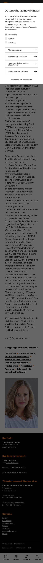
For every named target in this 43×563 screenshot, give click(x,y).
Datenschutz (16, 80)
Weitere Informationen (18, 71)
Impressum (27, 80)
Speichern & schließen (17, 56)
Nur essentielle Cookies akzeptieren (18, 64)
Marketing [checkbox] (12, 42)
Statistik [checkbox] (11, 38)
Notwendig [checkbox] (12, 35)
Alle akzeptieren (15, 50)
